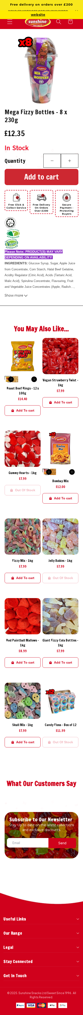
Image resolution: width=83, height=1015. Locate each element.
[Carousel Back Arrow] (11, 379)
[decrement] (52, 160)
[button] (10, 22)
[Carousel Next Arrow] (34, 379)
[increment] (69, 160)
